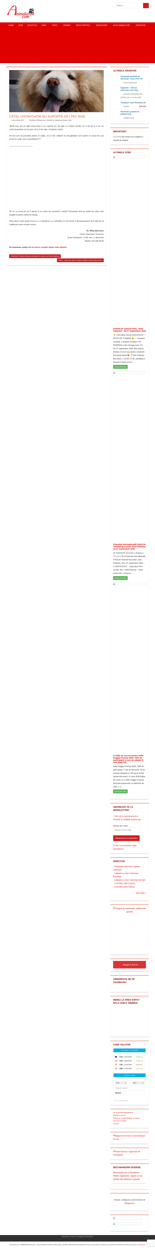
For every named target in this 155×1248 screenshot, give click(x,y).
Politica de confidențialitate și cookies (126, 1118)
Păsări (66, 25)
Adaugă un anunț (119, 1115)
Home (11, 25)
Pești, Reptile (83, 25)
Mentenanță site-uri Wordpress (126, 1172)
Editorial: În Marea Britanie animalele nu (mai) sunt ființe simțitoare (35, 256)
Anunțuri (140, 25)
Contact (116, 1124)
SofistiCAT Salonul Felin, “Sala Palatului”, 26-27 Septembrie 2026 (129, 330)
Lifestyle (32, 25)
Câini (43, 25)
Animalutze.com (55, 7)
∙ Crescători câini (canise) (124, 883)
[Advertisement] (77, 45)
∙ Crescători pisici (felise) (124, 887)
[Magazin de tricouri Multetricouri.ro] (129, 1139)
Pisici (54, 25)
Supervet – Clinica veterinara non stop (129, 89)
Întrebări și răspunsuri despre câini (59, 120)
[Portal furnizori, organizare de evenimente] (129, 1155)
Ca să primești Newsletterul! (123, 1112)
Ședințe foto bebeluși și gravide (126, 1179)
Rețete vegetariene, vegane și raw (127, 1176)
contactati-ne (141, 1244)
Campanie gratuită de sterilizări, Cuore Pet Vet (132, 77)
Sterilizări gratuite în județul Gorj (130, 113)
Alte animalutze (121, 25)
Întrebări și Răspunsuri (38, 120)
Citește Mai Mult (120, 367)
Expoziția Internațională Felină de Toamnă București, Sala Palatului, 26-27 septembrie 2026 (129, 546)
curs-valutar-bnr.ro (123, 1100)
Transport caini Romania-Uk (133, 103)
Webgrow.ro (129, 1203)
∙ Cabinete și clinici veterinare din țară (129, 880)
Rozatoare (101, 25)
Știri (20, 25)
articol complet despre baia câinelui (50, 247)
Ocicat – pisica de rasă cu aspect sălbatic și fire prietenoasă (79, 260)
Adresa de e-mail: (120, 826)
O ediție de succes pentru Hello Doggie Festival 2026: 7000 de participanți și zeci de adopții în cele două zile (128, 758)
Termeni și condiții (119, 1121)
